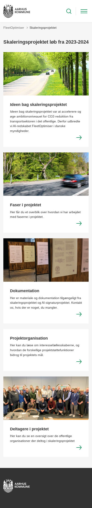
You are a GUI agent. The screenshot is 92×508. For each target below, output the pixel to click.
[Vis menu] (84, 11)
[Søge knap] (69, 11)
